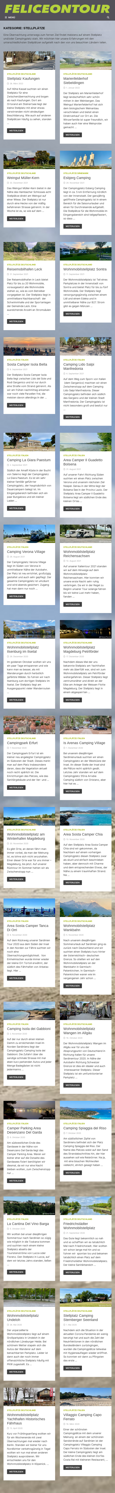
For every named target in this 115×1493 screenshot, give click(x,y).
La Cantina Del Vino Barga (28, 1224)
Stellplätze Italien (17, 360)
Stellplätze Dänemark (75, 173)
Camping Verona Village (26, 552)
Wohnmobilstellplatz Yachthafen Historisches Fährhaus (26, 1419)
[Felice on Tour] (57, 8)
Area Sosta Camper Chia (83, 834)
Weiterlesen (16, 130)
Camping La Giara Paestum (29, 460)
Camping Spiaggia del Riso (84, 1128)
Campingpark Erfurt (22, 743)
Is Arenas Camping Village (84, 743)
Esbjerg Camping (77, 178)
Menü (11, 17)
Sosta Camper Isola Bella (27, 364)
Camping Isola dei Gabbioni (29, 1029)
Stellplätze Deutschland (21, 74)
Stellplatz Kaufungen (23, 78)
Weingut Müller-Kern (23, 178)
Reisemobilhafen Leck (24, 269)
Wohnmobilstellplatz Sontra (85, 269)
